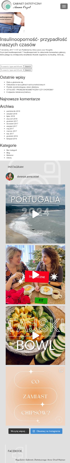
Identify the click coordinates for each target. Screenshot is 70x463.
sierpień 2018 (12, 113)
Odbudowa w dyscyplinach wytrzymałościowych (26, 84)
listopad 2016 (12, 138)
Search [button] (28, 66)
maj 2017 (10, 128)
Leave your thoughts (44, 49)
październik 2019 (13, 111)
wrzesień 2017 (12, 123)
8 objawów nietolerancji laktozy (19, 92)
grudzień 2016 (12, 136)
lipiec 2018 (11, 116)
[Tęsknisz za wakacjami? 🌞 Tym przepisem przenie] (35, 335)
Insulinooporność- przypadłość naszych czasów (33, 41)
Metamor (10, 155)
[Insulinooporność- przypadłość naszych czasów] (12, 31)
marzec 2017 (12, 131)
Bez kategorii (12, 150)
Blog (8, 152)
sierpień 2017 (12, 126)
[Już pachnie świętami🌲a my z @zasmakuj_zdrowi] (35, 274)
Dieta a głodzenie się (15, 82)
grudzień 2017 (12, 121)
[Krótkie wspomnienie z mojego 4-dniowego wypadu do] (35, 214)
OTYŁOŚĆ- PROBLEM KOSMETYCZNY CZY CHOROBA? (30, 89)
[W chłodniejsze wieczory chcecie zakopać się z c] (35, 396)
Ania (34, 49)
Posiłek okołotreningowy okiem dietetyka (23, 87)
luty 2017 (10, 133)
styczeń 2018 (12, 118)
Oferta (9, 157)
